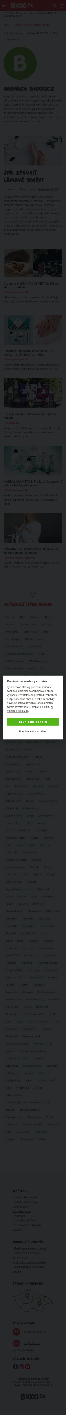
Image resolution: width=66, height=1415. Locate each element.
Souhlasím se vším (33, 721)
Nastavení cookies (33, 731)
